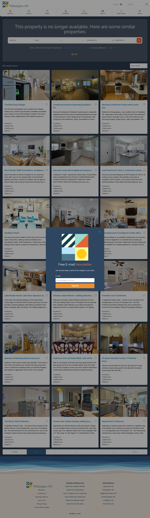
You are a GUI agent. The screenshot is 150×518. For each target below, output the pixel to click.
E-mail (58, 276)
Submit (75, 285)
